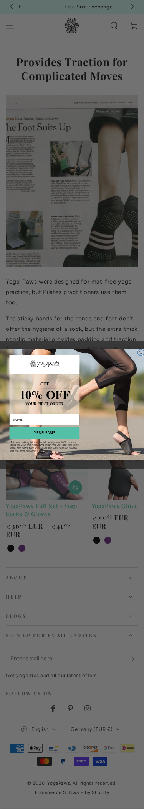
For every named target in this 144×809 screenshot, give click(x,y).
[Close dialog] (140, 352)
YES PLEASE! (44, 432)
